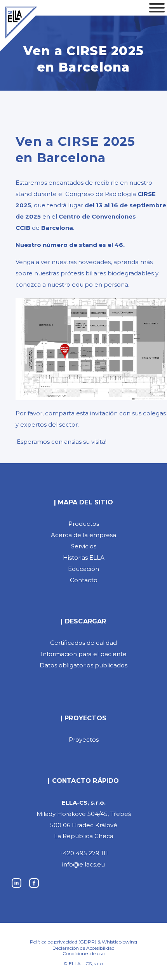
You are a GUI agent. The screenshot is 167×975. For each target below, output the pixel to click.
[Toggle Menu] (157, 7)
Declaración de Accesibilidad (83, 948)
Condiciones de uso (83, 953)
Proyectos (84, 739)
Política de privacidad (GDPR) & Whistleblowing (83, 942)
